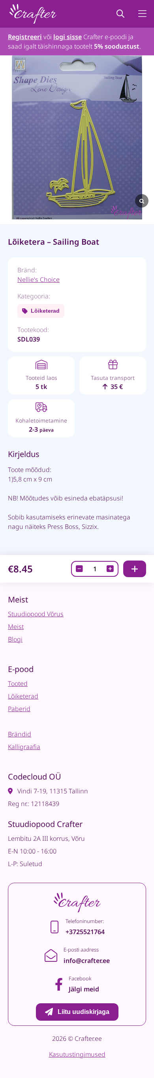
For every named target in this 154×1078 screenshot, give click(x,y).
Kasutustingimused (77, 1054)
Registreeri (25, 36)
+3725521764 (85, 931)
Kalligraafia (24, 746)
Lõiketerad (45, 311)
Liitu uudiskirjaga (83, 1011)
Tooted (18, 683)
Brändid (19, 734)
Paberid (19, 708)
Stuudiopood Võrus (36, 614)
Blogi (15, 639)
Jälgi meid (84, 989)
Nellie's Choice (38, 279)
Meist (16, 626)
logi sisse (67, 36)
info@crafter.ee (87, 960)
